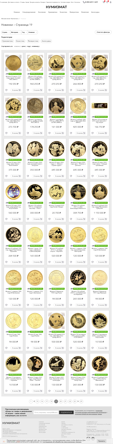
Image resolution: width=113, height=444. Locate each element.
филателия (42, 431)
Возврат (43, 2)
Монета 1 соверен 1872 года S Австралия (35, 292)
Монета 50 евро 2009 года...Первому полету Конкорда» (56, 378)
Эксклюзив (42, 12)
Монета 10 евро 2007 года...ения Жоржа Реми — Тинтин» (35, 378)
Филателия (85, 12)
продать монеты (66, 429)
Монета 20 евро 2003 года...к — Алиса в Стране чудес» (56, 164)
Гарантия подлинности (53, 2)
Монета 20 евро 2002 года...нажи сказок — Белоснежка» (13, 164)
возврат (63, 431)
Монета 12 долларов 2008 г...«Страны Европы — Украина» (13, 378)
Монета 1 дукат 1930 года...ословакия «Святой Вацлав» (35, 250)
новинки (41, 422)
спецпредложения (44, 423)
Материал (14, 32)
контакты (64, 437)
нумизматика (43, 426)
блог (62, 435)
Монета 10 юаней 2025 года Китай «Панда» (56, 206)
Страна (4, 32)
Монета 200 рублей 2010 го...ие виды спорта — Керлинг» (56, 250)
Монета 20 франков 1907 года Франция (99, 292)
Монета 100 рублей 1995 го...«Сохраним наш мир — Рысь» (35, 207)
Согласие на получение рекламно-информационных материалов (15, 433)
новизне (17, 46)
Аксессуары (95, 12)
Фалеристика (74, 12)
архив (63, 422)
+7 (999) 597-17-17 (92, 422)
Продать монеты (35, 2)
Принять (101, 441)
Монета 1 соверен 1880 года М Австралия (13, 292)
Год (23, 32)
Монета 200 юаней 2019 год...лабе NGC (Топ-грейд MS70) (100, 78)
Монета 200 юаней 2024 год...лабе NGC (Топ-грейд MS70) (13, 121)
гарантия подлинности (68, 432)
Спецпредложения (28, 12)
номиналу (35, 46)
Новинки (17, 12)
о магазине (64, 428)
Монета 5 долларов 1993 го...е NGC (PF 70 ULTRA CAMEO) (56, 121)
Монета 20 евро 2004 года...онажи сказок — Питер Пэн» (78, 378)
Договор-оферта (8, 431)
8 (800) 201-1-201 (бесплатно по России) (98, 424)
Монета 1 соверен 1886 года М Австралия (100, 249)
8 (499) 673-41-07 (92, 423)
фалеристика (43, 429)
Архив (27, 2)
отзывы (63, 426)
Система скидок (65, 2)
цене (23, 46)
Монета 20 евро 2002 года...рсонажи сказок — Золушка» (35, 164)
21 (65, 401)
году (28, 46)
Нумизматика (52, 12)
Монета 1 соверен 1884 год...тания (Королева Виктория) (78, 250)
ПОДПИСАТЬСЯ (66, 412)
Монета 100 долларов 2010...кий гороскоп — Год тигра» (99, 121)
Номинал (32, 32)
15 (37, 401)
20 (61, 401)
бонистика (42, 428)
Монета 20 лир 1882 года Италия (13, 335)
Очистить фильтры (103, 32)
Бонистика (63, 12)
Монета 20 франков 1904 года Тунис (56, 292)
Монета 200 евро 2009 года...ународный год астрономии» (13, 207)
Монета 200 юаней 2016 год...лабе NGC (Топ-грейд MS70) (57, 78)
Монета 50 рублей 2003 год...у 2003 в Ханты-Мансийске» (100, 378)
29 (81, 401)
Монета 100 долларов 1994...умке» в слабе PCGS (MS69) (78, 336)
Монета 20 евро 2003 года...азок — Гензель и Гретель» (78, 164)
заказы (63, 423)
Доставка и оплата (13, 2)
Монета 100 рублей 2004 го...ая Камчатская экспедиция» (78, 293)
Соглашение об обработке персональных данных (62, 442)
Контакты (77, 2)
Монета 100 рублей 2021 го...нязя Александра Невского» (78, 207)
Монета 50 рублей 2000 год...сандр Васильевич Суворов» (100, 207)
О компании (3, 2)
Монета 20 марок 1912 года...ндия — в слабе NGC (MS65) (13, 78)
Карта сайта (6, 429)
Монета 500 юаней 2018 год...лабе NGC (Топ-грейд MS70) (57, 336)
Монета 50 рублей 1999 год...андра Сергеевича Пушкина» (13, 250)
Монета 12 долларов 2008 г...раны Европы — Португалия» (99, 336)
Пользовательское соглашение (12, 430)
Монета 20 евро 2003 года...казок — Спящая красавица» (99, 164)
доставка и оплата (67, 425)
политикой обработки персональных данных (88, 414)
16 (42, 401)
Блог (72, 2)
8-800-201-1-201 (91, 2)
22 (70, 401)
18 (51, 401)
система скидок (66, 434)
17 (47, 401)
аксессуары (42, 432)
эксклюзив (42, 425)
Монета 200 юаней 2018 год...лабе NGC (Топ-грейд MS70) (78, 78)
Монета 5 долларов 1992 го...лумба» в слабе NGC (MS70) (35, 121)
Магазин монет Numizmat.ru (9, 18)
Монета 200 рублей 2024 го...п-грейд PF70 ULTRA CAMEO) (35, 78)
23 (75, 401)
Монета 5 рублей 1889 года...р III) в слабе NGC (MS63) (78, 121)
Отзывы (22, 2)
